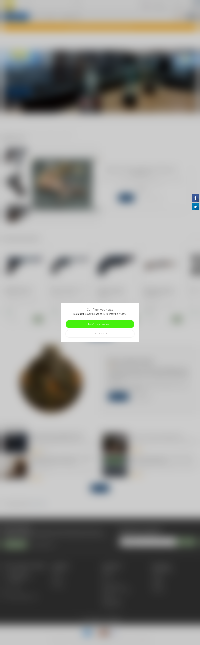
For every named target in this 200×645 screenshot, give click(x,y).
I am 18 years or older (100, 324)
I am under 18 (100, 333)
